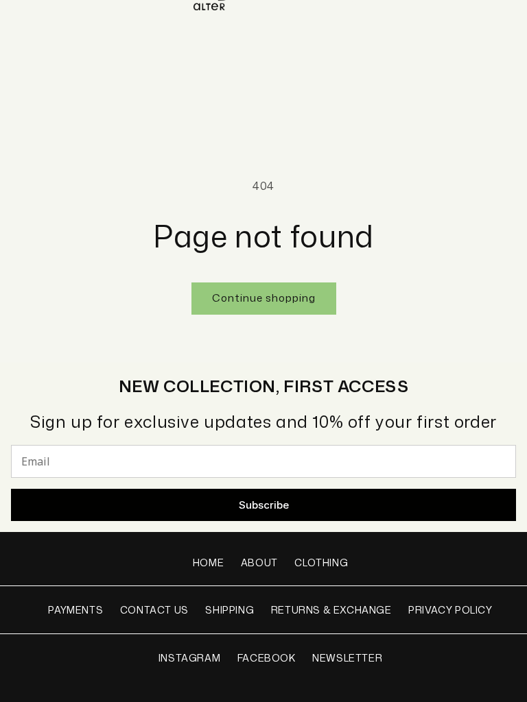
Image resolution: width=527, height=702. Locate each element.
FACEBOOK (266, 657)
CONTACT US (154, 609)
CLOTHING (321, 562)
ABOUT (259, 562)
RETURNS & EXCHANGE (331, 609)
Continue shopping (264, 298)
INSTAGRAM (189, 657)
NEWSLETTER (347, 657)
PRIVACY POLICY (450, 609)
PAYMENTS (75, 609)
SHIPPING (229, 609)
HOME (208, 562)
